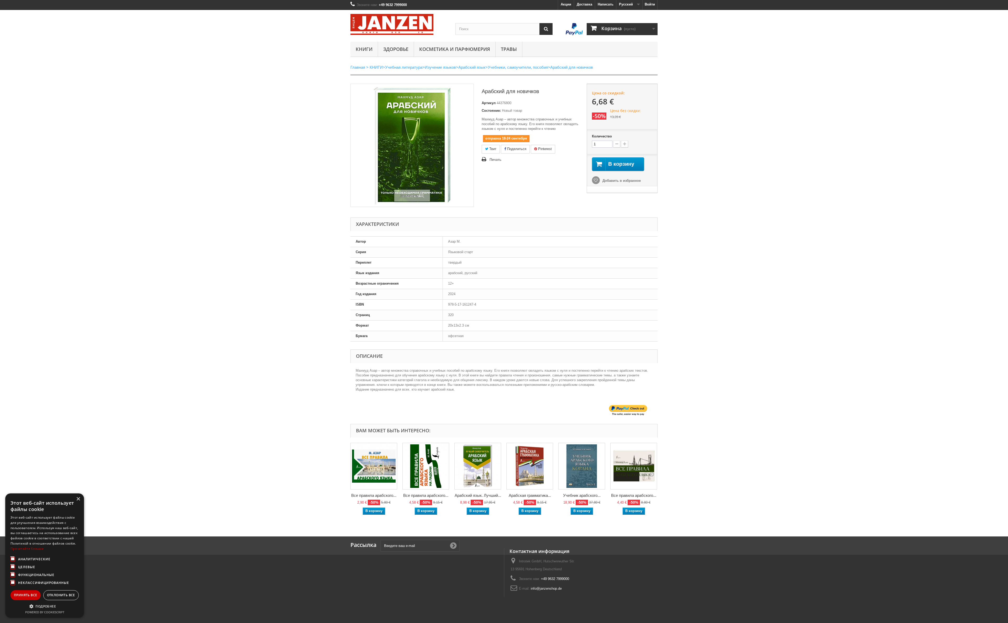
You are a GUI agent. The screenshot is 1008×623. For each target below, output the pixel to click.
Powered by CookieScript (44, 612)
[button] (44, 606)
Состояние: (491, 111)
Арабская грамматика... (530, 495)
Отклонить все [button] (61, 595)
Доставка (584, 4)
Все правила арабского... (373, 495)
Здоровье (395, 49)
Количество (602, 136)
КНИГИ (364, 49)
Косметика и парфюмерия (454, 49)
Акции (566, 4)
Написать (605, 4)
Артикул (489, 103)
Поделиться (516, 149)
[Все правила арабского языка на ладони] (425, 466)
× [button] (78, 499)
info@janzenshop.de (546, 588)
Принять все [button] (25, 595)
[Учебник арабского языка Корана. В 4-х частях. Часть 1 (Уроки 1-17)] (581, 466)
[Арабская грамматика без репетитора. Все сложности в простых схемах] (529, 466)
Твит (492, 149)
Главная (357, 67)
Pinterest (544, 149)
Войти (650, 4)
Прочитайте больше (27, 548)
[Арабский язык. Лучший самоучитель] (477, 466)
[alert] (44, 555)
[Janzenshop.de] (399, 24)
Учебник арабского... (582, 495)
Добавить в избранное (621, 181)
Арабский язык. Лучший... (478, 495)
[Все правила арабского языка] (373, 466)
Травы (509, 49)
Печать (495, 160)
